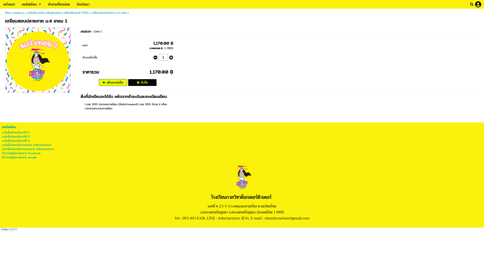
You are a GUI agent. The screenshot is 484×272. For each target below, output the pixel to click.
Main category (14, 13)
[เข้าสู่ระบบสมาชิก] (478, 4)
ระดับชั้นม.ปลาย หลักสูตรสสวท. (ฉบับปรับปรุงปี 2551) (58, 13)
